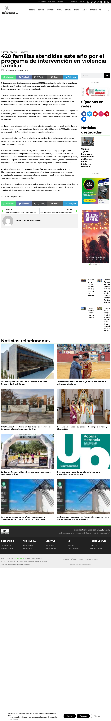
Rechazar (84, 717)
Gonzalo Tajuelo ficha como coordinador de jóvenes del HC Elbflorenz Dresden (87, 158)
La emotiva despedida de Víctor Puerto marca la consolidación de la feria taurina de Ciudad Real (23, 518)
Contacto (96, 533)
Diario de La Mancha (96, 549)
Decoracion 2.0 (6, 545)
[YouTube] (101, 2)
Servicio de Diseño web (83, 533)
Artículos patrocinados (66, 533)
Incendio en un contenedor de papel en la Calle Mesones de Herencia (93, 288)
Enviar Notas (51, 1)
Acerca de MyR (105, 533)
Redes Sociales (28, 545)
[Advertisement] (55, 32)
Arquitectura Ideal (7, 549)
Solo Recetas (50, 545)
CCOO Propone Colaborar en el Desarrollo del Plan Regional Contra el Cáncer (24, 383)
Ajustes (97, 717)
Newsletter (60, 1)
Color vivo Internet (19, 558)
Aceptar (70, 717)
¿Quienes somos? (41, 1)
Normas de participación (91, 559)
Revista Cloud (27, 549)
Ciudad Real (93, 545)
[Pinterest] (95, 2)
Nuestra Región (9, 52)
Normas (67, 1)
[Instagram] (98, 2)
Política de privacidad (77, 559)
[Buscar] (107, 75)
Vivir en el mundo (51, 549)
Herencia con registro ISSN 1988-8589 (80, 564)
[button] (102, 10)
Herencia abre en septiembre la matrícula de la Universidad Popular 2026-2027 (78, 473)
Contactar (74, 1)
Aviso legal (66, 559)
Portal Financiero (73, 549)
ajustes (10, 719)
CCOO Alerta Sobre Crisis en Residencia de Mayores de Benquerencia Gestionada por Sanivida (26, 428)
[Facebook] (88, 2)
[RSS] (108, 2)
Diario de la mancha (102, 530)
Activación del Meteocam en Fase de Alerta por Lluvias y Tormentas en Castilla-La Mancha (83, 518)
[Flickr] (105, 2)
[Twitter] (92, 2)
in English (81, 1)
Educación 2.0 (72, 545)
